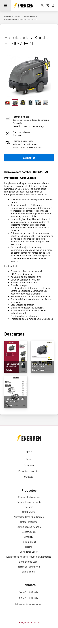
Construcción (29, 531)
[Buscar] (42, 5)
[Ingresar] (53, 5)
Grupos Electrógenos (28, 497)
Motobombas (28, 511)
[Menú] (5, 5)
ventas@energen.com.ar (30, 604)
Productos (29, 465)
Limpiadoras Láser (28, 561)
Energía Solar (29, 571)
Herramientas (29, 541)
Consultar (29, 157)
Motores (29, 506)
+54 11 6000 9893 (30, 592)
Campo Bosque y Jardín (29, 526)
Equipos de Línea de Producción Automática (28, 556)
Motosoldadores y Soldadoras (29, 516)
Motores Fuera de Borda (29, 502)
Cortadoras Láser (29, 551)
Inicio (28, 459)
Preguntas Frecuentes (28, 471)
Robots (28, 546)
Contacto (28, 476)
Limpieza (29, 536)
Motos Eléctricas (28, 521)
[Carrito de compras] (48, 5)
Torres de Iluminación (29, 566)
